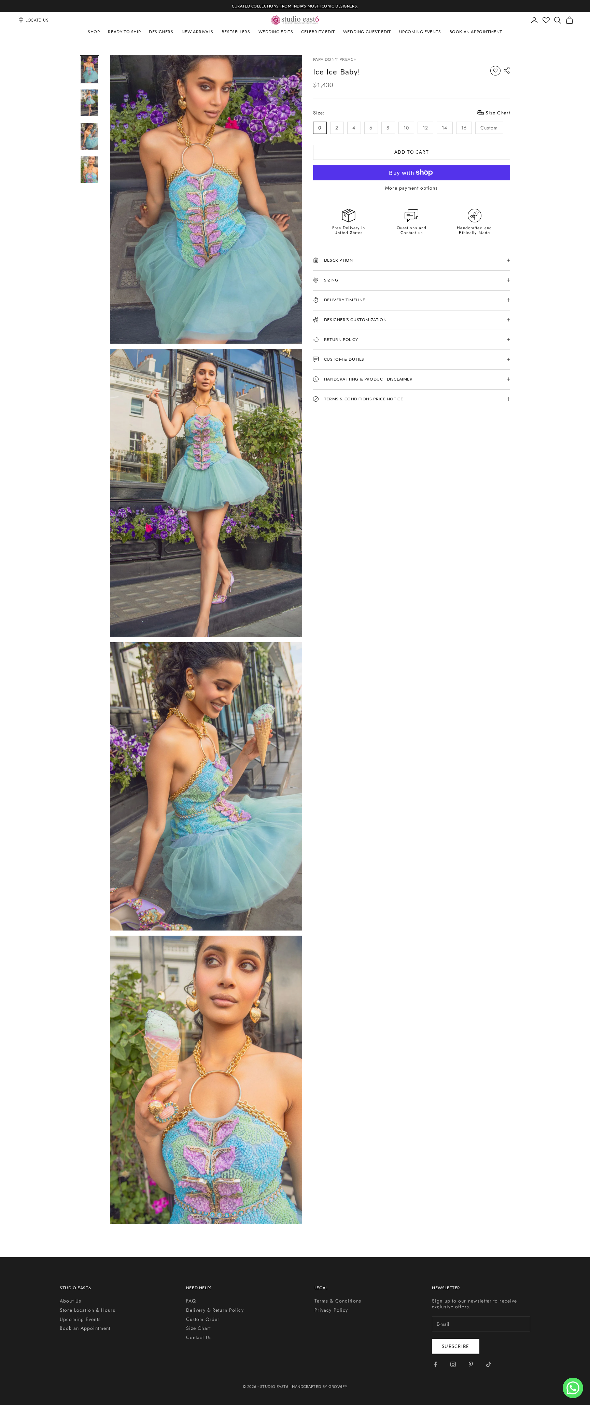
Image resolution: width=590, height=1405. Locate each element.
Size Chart (198, 1328)
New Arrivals (197, 31)
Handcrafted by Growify (319, 1386)
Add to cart (411, 151)
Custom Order (203, 1319)
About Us (70, 1300)
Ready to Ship (124, 31)
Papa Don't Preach (335, 59)
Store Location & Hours (87, 1310)
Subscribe (455, 1346)
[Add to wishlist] (495, 70)
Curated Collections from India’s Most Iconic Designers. (295, 6)
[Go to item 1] (89, 69)
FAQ (191, 1300)
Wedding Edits (275, 31)
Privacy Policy (331, 1310)
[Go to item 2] (89, 103)
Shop (94, 31)
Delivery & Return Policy (215, 1310)
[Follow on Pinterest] (470, 1364)
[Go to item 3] (89, 136)
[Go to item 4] (89, 170)
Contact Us (199, 1337)
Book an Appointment (475, 31)
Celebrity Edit (318, 31)
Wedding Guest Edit (367, 31)
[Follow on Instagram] (453, 1364)
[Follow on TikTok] (488, 1364)
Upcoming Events (420, 31)
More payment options (411, 188)
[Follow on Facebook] (435, 1364)
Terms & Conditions (337, 1300)
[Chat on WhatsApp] (573, 1388)
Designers (161, 31)
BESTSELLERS (236, 31)
